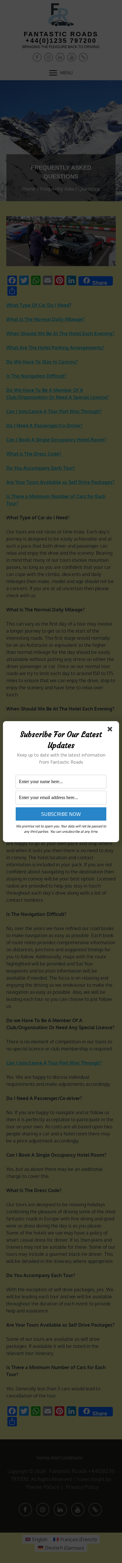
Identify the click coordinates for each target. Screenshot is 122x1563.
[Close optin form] (111, 730)
